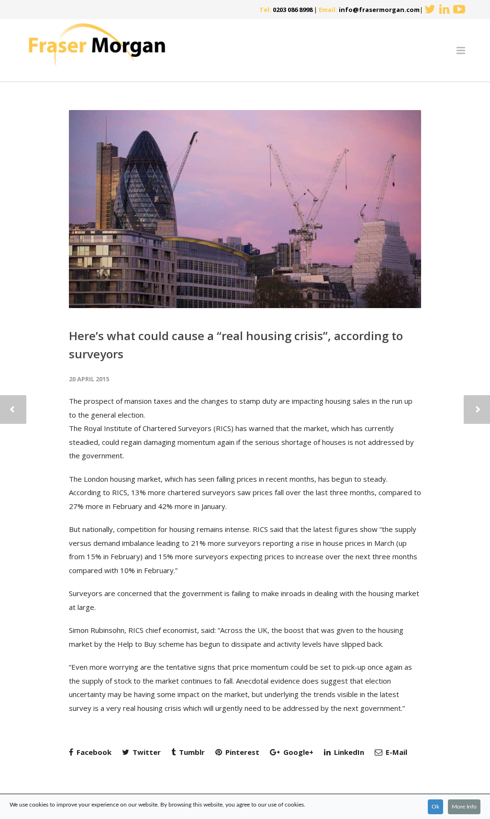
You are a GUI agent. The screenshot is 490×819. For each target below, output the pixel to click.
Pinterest (241, 752)
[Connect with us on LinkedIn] (444, 9)
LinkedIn (348, 752)
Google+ (297, 752)
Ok (435, 806)
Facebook (93, 752)
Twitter (146, 752)
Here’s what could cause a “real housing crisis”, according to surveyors (236, 345)
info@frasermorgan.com (379, 9)
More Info (464, 806)
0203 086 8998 (292, 9)
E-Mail (395, 752)
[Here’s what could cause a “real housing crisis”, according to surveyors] (245, 209)
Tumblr (191, 752)
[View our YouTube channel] (459, 9)
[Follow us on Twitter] (429, 9)
